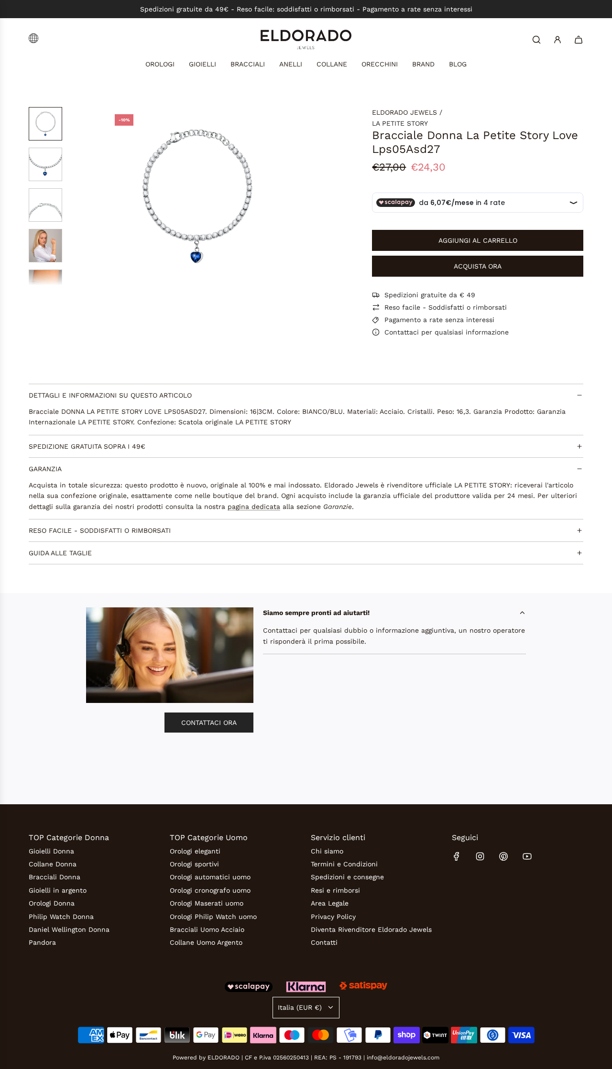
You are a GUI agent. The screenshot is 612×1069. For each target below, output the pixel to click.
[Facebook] (456, 856)
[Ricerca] (536, 39)
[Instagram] (480, 856)
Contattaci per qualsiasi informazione (446, 332)
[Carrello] (578, 39)
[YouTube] (526, 856)
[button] (115, 196)
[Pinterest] (503, 856)
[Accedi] (557, 39)
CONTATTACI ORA (209, 722)
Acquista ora (478, 266)
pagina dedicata (254, 506)
